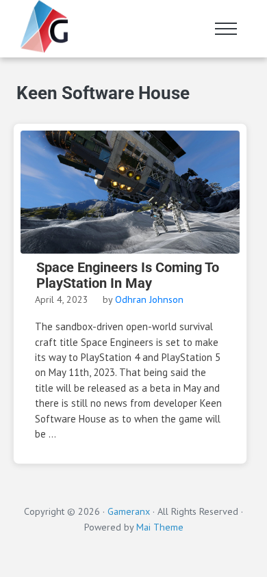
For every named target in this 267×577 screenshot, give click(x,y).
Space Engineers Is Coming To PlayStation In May (127, 275)
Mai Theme (159, 527)
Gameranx (128, 511)
